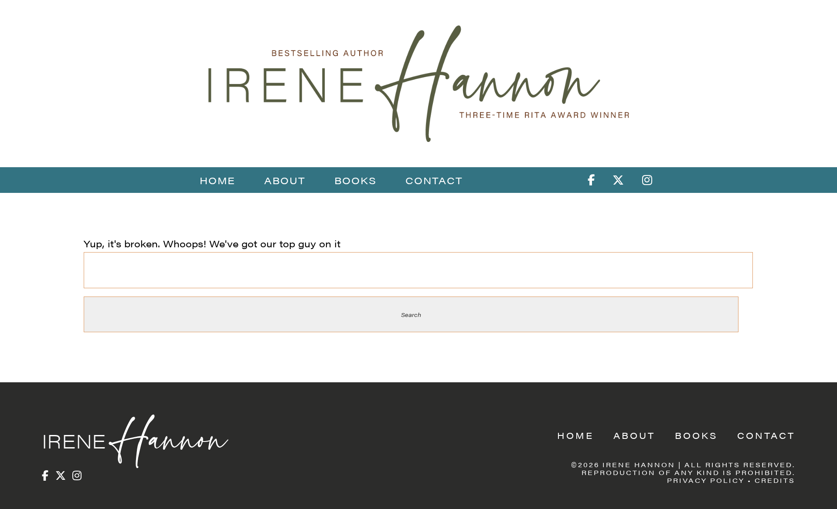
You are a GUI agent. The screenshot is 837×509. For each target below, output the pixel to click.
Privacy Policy (706, 480)
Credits (775, 480)
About (285, 180)
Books (355, 180)
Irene (132, 440)
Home (217, 180)
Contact (434, 180)
